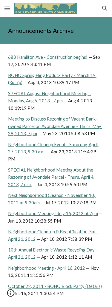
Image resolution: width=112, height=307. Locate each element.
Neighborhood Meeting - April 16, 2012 (46, 268)
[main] (56, 30)
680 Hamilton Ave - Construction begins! (48, 57)
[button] (7, 8)
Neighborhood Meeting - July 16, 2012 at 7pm (53, 213)
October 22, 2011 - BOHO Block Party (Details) (55, 286)
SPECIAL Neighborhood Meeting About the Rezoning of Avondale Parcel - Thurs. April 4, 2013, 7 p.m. (51, 177)
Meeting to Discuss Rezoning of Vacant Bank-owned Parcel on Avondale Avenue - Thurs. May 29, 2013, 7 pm (55, 126)
